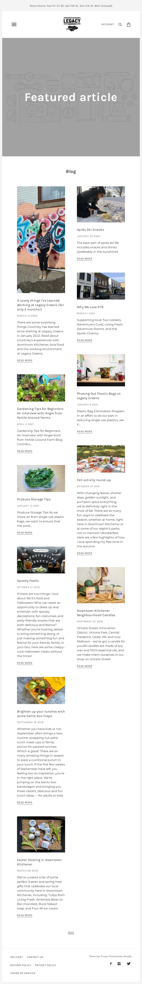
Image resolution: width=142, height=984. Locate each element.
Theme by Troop (98, 956)
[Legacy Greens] (72, 24)
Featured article (71, 97)
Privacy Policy (45, 965)
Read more (25, 360)
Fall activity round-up (94, 480)
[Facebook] (111, 963)
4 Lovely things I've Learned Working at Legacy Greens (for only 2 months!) (40, 304)
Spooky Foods (28, 581)
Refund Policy (20, 965)
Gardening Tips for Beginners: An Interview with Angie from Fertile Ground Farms (40, 413)
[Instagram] (119, 963)
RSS (71, 933)
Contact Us (35, 957)
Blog (71, 171)
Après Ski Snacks (90, 230)
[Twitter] (128, 963)
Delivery (16, 957)
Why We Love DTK (90, 307)
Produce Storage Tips (34, 499)
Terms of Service (23, 973)
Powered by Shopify (120, 956)
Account (108, 24)
